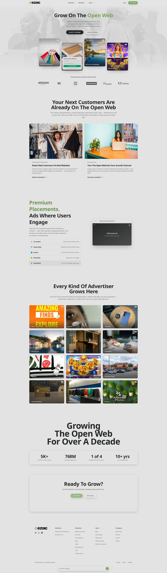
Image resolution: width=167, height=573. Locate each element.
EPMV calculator (99, 541)
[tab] (55, 241)
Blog (96, 531)
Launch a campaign (75, 32)
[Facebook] (36, 533)
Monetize (81, 3)
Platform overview (80, 531)
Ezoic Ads (77, 535)
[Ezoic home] (34, 3)
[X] (39, 533)
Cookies (130, 562)
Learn (90, 3)
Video (76, 544)
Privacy (118, 562)
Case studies (98, 535)
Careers (118, 538)
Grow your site (59, 535)
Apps (76, 541)
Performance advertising (62, 531)
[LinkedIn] (42, 533)
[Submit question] (107, 568)
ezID (76, 550)
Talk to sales (90, 495)
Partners (118, 535)
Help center (98, 538)
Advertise (71, 3)
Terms (124, 562)
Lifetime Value (79, 553)
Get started (133, 3)
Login (124, 3)
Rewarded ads (79, 547)
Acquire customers (92, 32)
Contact (118, 541)
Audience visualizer (100, 544)
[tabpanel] (112, 232)
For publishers (79, 538)
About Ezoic (119, 531)
